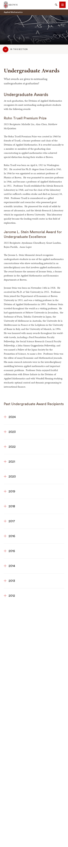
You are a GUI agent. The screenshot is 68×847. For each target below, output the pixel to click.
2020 (12, 476)
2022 (12, 446)
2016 (12, 536)
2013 (12, 580)
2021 (12, 461)
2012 (12, 595)
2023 (12, 431)
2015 (12, 551)
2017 (12, 521)
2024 (12, 417)
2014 (12, 566)
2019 (12, 491)
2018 (12, 506)
